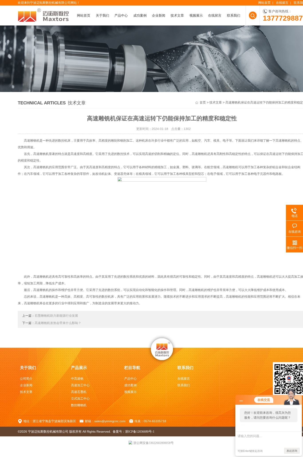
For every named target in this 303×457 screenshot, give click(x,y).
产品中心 (121, 15)
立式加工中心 (80, 398)
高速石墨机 (79, 392)
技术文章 (177, 15)
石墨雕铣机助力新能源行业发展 (56, 315)
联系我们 (233, 15)
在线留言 (282, 2)
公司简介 (26, 378)
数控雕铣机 (79, 405)
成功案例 (140, 15)
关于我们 (102, 15)
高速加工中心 (80, 385)
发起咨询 (292, 450)
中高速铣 (77, 378)
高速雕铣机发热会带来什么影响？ (58, 323)
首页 (203, 102)
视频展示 (196, 15)
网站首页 (264, 2)
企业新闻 (158, 15)
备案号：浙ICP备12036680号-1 (133, 431)
